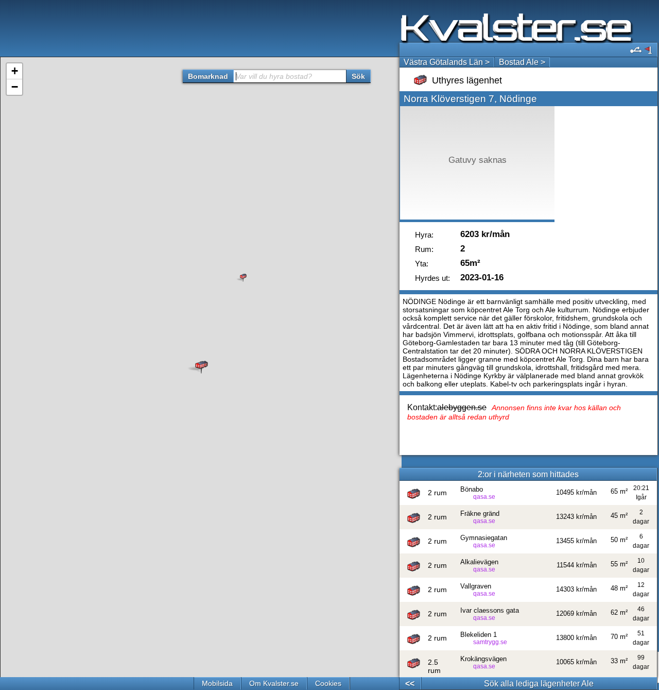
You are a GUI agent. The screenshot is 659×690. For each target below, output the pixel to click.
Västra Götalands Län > (447, 62)
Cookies (328, 683)
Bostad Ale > (522, 62)
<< (409, 683)
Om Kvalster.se (274, 683)
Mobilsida (217, 683)
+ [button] (14, 70)
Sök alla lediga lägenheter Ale (539, 683)
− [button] (14, 86)
